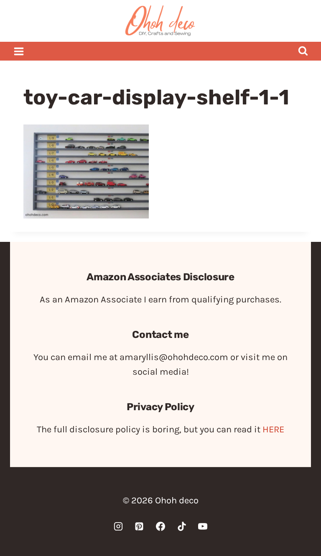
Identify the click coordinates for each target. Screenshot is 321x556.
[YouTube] (203, 526)
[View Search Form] (303, 51)
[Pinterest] (139, 526)
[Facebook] (160, 526)
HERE (273, 429)
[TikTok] (182, 526)
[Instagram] (118, 526)
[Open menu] (19, 51)
